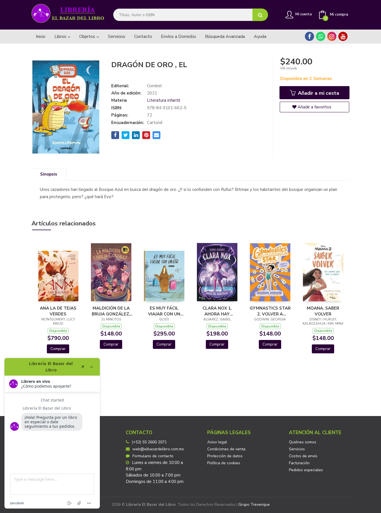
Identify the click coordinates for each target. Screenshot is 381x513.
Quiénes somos (302, 442)
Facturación (299, 463)
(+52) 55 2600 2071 (149, 442)
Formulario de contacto (152, 456)
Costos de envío (303, 456)
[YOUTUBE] (343, 36)
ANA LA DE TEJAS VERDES (58, 311)
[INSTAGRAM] (331, 36)
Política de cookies (223, 463)
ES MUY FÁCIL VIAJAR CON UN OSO (164, 311)
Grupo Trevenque (254, 504)
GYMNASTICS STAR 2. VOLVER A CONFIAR (270, 311)
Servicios (297, 449)
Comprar (58, 348)
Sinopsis (48, 174)
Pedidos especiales (306, 470)
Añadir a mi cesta (317, 93)
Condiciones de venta (226, 449)
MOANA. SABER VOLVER (323, 311)
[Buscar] (260, 15)
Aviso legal (217, 442)
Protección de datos (225, 456)
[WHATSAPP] (320, 36)
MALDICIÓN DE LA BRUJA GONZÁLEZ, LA (111, 311)
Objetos (87, 36)
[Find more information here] (52, 433)
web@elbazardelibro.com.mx (158, 449)
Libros (60, 36)
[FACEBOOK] (309, 36)
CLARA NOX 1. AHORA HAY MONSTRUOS (217, 311)
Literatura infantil (163, 100)
